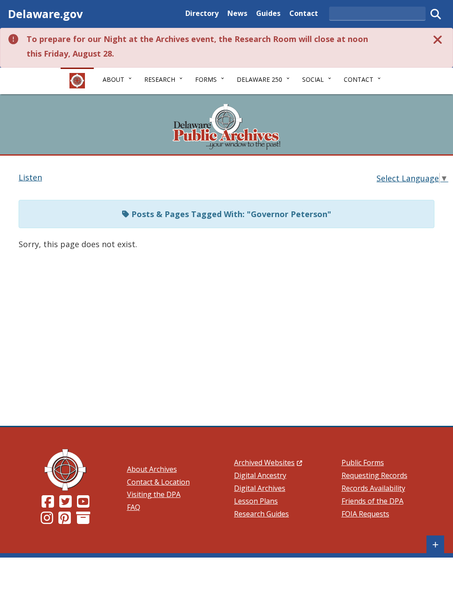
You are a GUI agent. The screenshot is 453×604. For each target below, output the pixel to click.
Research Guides (261, 514)
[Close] (438, 39)
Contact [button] (358, 79)
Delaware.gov (45, 13)
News (237, 13)
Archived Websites (268, 462)
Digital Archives (259, 488)
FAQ (133, 507)
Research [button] (159, 79)
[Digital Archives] (83, 520)
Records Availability (373, 488)
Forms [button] (206, 79)
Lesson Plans (256, 501)
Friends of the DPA (372, 501)
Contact (303, 13)
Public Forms (363, 462)
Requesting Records (374, 475)
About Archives (152, 469)
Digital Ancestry (260, 475)
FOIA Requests (365, 514)
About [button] (113, 79)
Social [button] (313, 79)
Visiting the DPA (153, 494)
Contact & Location (158, 482)
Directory (202, 13)
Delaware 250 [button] (259, 79)
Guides (268, 13)
